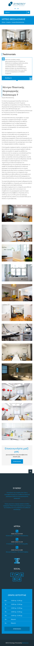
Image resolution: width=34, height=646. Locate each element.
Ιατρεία (8, 22)
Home (3, 22)
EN (15, 8)
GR (18, 8)
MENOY (7, 12)
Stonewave (25, 643)
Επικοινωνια (17, 461)
